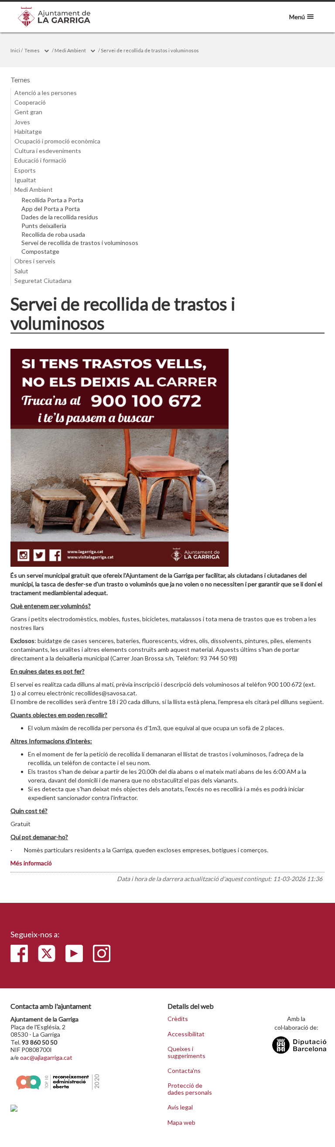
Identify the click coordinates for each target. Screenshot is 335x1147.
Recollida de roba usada (53, 234)
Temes (32, 50)
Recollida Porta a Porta (52, 200)
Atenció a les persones (45, 92)
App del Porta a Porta (50, 208)
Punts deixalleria (43, 225)
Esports (25, 170)
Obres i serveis (34, 261)
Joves (22, 122)
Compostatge (40, 251)
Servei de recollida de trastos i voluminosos (150, 50)
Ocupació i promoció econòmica (57, 141)
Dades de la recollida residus (59, 217)
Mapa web (181, 1122)
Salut (21, 271)
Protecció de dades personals (190, 1089)
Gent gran (28, 112)
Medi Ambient (70, 50)
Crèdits (178, 1018)
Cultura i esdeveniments (47, 150)
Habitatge (28, 131)
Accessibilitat (186, 1034)
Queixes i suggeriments (186, 1052)
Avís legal (180, 1107)
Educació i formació (40, 160)
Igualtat (25, 180)
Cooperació (30, 102)
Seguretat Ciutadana (43, 280)
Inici (15, 50)
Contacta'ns (184, 1070)
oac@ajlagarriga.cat (46, 1057)
